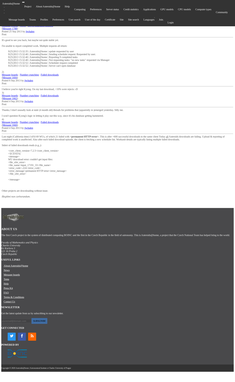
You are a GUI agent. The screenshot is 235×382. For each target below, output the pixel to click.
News (7, 270)
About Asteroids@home (48, 6)
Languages (148, 19)
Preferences (96, 9)
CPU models (184, 9)
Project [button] (27, 6)
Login (171, 22)
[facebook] (22, 337)
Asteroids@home (11, 3)
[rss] (32, 337)
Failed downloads (50, 74)
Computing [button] (80, 9)
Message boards (17, 19)
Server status (112, 9)
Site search (133, 19)
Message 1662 (10, 98)
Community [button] (222, 12)
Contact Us (9, 301)
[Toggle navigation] (23, 2)
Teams (32, 19)
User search (74, 19)
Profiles (44, 19)
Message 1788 (10, 28)
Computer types (203, 9)
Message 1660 (10, 125)
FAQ (6, 292)
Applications (149, 9)
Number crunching (29, 74)
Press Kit (8, 288)
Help (67, 6)
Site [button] (122, 19)
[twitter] (12, 337)
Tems (6, 279)
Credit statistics (131, 9)
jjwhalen (30, 31)
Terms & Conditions (14, 297)
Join (161, 19)
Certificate (110, 19)
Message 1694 (10, 77)
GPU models (166, 9)
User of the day (92, 19)
